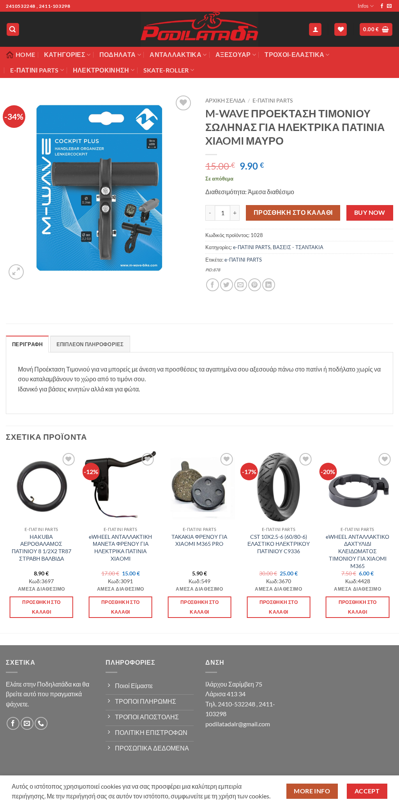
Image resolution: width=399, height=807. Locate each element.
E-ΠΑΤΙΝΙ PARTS (34, 70)
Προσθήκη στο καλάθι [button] (41, 607)
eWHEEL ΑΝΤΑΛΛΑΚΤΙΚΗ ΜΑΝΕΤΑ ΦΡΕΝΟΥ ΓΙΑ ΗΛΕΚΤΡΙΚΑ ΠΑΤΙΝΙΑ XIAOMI (120, 547)
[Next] (393, 541)
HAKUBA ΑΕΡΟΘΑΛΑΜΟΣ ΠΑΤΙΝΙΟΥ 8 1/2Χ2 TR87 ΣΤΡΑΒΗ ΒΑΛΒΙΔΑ (41, 547)
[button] (13, 29)
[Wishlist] (340, 29)
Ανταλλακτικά (175, 54)
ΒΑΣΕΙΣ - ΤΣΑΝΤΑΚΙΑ (298, 247)
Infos (363, 6)
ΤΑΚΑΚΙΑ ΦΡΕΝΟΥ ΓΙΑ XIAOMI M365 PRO (199, 540)
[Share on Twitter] (226, 284)
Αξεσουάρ (233, 54)
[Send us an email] (389, 6)
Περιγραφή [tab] (27, 344)
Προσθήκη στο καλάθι (293, 212)
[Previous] (6, 541)
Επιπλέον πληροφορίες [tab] (90, 344)
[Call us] (41, 723)
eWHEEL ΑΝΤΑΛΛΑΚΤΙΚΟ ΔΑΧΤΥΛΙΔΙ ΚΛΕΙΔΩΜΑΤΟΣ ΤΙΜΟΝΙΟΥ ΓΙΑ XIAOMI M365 (357, 551)
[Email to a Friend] (240, 284)
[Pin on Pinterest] (254, 284)
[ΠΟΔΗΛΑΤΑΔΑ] (199, 29)
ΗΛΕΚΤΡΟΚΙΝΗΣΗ (101, 70)
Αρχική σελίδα (225, 100)
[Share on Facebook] (212, 284)
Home (25, 54)
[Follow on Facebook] (382, 6)
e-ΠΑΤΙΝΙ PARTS (272, 100)
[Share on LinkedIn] (268, 284)
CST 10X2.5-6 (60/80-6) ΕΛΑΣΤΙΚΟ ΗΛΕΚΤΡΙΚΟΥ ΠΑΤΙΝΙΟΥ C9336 (278, 543)
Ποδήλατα (117, 54)
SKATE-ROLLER (166, 70)
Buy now (369, 212)
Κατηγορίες (64, 54)
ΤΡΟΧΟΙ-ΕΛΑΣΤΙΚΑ (294, 54)
